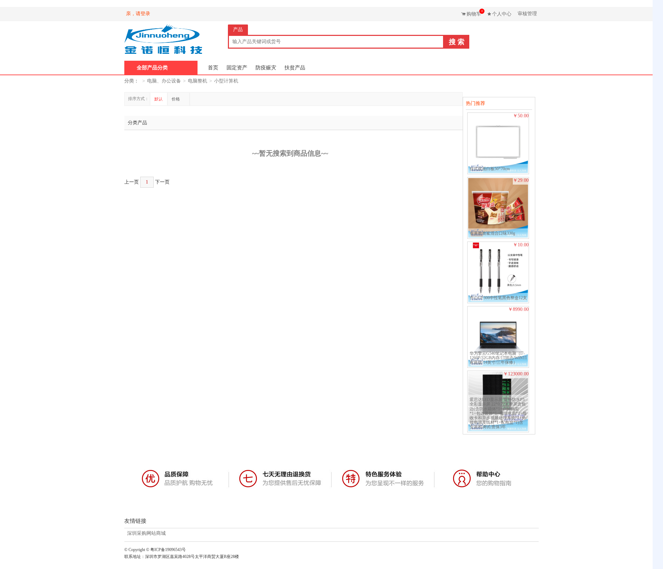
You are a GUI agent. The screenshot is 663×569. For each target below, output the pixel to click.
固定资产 (237, 67)
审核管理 (527, 13)
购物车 (475, 13)
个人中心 (501, 14)
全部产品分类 (152, 67)
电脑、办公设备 (164, 81)
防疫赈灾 (266, 67)
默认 (158, 99)
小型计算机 (226, 81)
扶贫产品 (295, 67)
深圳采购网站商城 (146, 533)
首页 (213, 67)
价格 (176, 99)
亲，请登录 (138, 13)
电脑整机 (197, 81)
